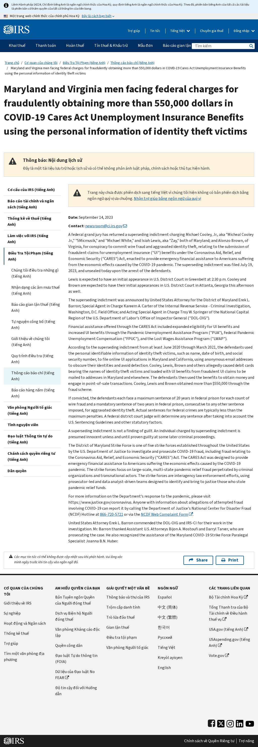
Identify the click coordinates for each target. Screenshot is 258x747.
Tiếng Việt (177, 30)
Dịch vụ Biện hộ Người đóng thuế (73, 616)
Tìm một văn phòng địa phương (24, 656)
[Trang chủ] (16, 27)
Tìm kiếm (251, 46)
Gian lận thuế (117, 627)
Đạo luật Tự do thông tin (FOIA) (76, 658)
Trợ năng (246, 740)
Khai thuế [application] (17, 45)
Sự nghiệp (12, 613)
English (164, 667)
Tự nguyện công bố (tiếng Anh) (33, 324)
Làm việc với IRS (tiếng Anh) (28, 238)
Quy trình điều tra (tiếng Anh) (32, 358)
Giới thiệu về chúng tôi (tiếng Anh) (30, 341)
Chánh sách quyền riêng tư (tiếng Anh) (31, 456)
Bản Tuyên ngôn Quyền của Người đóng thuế (74, 600)
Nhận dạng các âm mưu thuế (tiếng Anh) (35, 290)
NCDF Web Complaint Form (164, 514)
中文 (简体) (167, 607)
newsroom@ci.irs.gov (103, 226)
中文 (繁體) (167, 617)
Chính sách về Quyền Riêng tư (209, 740)
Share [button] (202, 560)
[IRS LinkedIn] (239, 722)
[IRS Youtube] (249, 722)
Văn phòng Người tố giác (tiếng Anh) (30, 410)
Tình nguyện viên (23, 424)
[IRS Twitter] (221, 722)
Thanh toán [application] (46, 45)
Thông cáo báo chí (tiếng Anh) (132, 62)
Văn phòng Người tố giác (127, 647)
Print (233, 560)
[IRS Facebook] (211, 722)
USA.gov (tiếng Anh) (226, 629)
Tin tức (155, 30)
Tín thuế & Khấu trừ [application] (111, 45)
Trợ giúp (134, 30)
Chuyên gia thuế (211, 30)
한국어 (164, 627)
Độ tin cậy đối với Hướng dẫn (76, 690)
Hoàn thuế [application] (75, 45)
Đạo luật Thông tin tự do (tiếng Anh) (30, 439)
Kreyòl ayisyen (170, 657)
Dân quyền (17, 470)
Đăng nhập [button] (242, 30)
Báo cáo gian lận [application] (177, 45)
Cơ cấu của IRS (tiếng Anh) (31, 189)
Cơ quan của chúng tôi (40, 62)
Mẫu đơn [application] (145, 45)
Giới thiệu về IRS (17, 603)
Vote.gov (216, 655)
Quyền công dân (68, 645)
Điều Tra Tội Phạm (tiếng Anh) (84, 62)
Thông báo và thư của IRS (128, 597)
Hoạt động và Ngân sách (25, 623)
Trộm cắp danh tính (123, 607)
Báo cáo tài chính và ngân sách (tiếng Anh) (31, 204)
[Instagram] (230, 722)
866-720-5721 (111, 514)
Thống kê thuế (16, 633)
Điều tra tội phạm (121, 637)
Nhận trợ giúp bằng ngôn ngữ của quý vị (167, 198)
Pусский (165, 637)
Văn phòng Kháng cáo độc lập (77, 632)
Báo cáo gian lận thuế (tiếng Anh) (35, 307)
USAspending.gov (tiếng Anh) (229, 642)
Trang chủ (12, 62)
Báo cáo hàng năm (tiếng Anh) (33, 393)
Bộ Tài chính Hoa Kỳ (226, 597)
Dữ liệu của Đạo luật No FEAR (75, 674)
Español (165, 597)
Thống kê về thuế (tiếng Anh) (29, 221)
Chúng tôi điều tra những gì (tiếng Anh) (34, 273)
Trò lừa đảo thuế (120, 617)
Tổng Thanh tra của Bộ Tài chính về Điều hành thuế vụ (228, 613)
